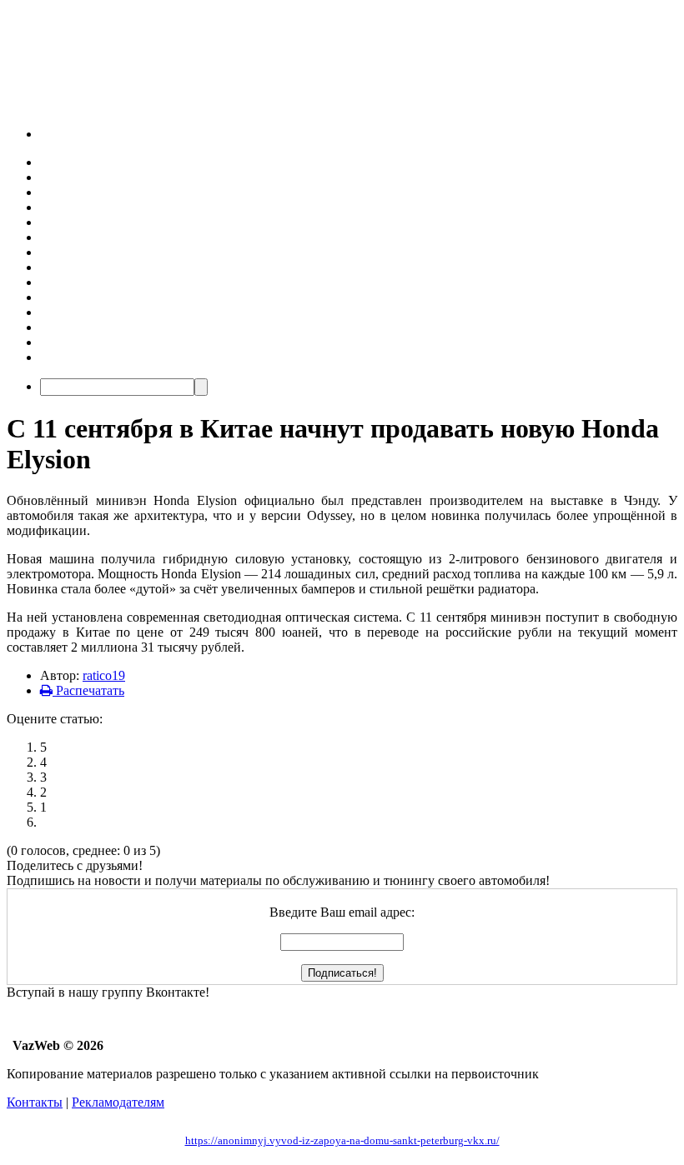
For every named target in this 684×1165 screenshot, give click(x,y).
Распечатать (88, 690)
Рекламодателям (118, 1102)
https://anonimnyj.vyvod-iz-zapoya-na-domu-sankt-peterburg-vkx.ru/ (342, 1140)
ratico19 (104, 675)
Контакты (35, 1102)
